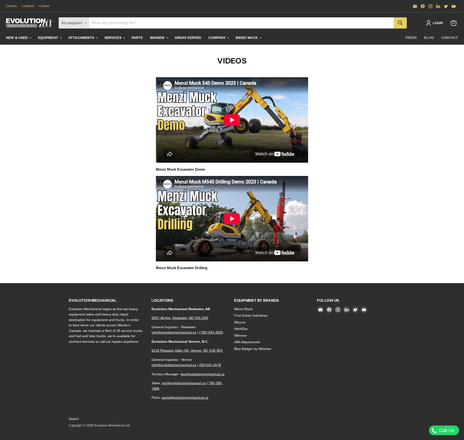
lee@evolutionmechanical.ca (203, 374)
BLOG (429, 38)
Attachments (81, 38)
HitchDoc (241, 329)
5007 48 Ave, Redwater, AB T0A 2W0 (180, 318)
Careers (11, 6)
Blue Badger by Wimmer (252, 349)
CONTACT (449, 38)
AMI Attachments (247, 342)
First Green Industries (251, 315)
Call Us (446, 430)
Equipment (48, 38)
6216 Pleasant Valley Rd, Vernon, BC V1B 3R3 (187, 350)
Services (113, 38)
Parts (137, 38)
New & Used (17, 38)
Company (217, 38)
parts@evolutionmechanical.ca (184, 397)
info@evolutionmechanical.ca (174, 332)
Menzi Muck (247, 38)
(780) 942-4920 (211, 332)
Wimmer (240, 335)
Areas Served (188, 38)
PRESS (411, 38)
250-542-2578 (210, 365)
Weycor (240, 322)
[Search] (400, 22)
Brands (158, 38)
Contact (44, 6)
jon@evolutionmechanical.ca (184, 383)
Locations (28, 6)
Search (74, 419)
